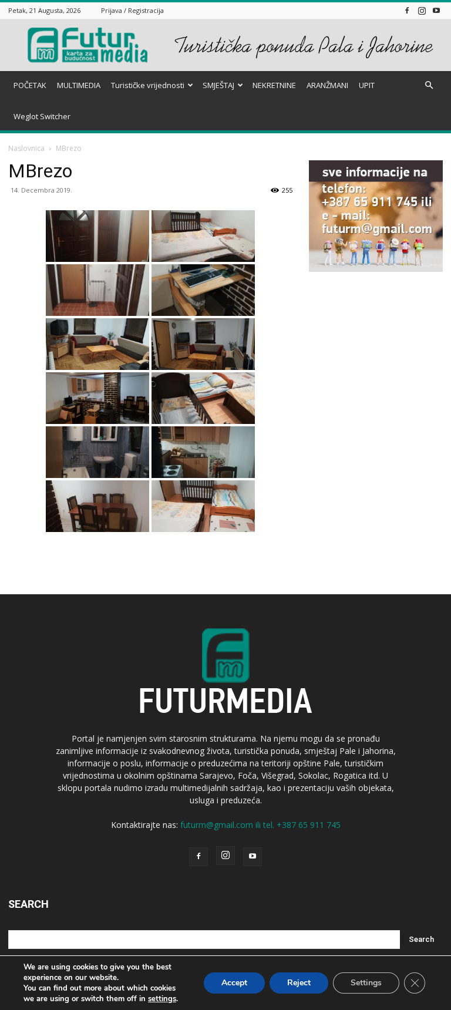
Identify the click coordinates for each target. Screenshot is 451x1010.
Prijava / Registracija (132, 10)
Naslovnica (26, 148)
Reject (299, 982)
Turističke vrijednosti (147, 85)
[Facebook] (406, 10)
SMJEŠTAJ (218, 85)
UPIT (367, 85)
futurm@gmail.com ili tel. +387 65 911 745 (260, 824)
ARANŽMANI (327, 85)
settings (162, 999)
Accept (234, 982)
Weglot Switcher (42, 116)
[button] (429, 85)
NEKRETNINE (274, 85)
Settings (366, 982)
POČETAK (30, 85)
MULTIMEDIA (78, 85)
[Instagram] (421, 10)
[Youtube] (436, 10)
